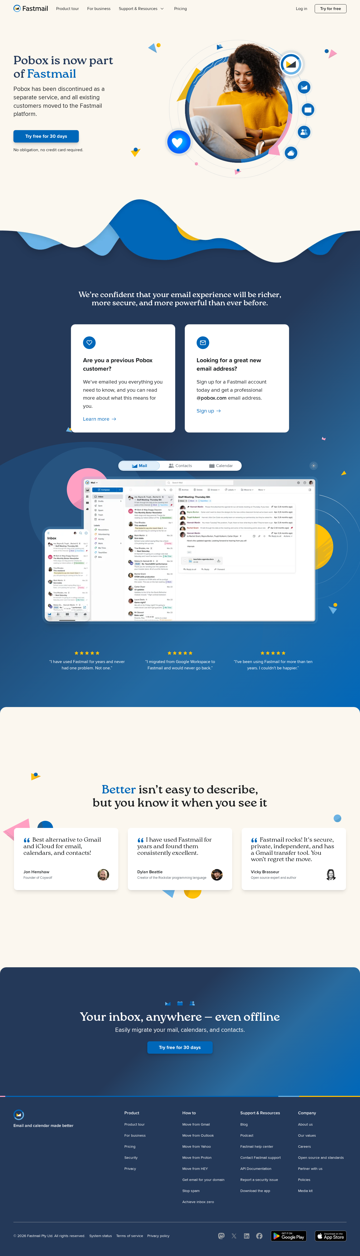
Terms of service (129, 1236)
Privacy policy (158, 1236)
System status (100, 1236)
